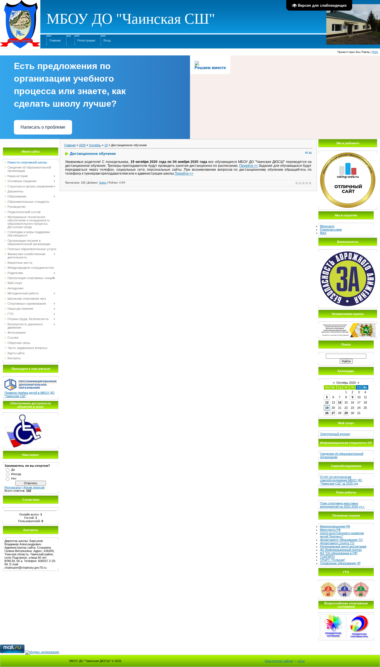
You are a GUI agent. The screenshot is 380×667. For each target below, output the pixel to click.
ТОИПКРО (327, 556)
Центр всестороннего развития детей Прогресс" (342, 534)
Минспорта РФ (330, 529)
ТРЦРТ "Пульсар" (332, 559)
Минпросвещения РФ (335, 526)
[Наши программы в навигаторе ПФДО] (30, 379)
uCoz (301, 661)
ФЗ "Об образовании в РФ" (339, 553)
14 (339, 402)
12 (327, 402)
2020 (82, 145)
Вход (106, 40)
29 (346, 413)
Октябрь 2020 (346, 382)
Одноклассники (331, 229)
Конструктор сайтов (279, 661)
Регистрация (86, 40)
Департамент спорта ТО (337, 543)
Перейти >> (248, 166)
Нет (13, 478)
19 (106, 145)
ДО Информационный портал (341, 549)
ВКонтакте (327, 226)
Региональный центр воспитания (343, 546)
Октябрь (95, 145)
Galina (102, 182)
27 (333, 413)
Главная (55, 40)
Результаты (12, 487)
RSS (375, 51)
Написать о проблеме (43, 127)
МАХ (323, 232)
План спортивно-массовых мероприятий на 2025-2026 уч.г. (342, 505)
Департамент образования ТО (341, 539)
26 (327, 413)
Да (13, 469)
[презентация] (25, 415)
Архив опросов (34, 487)
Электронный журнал (335, 434)
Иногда (16, 474)
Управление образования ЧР (340, 563)
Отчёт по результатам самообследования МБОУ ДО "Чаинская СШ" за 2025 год (341, 480)
